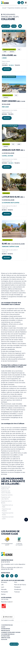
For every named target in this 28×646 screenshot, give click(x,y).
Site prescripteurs (5, 628)
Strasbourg (17, 589)
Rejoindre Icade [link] (6, 602)
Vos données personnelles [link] (7, 634)
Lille (2, 584)
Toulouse (17, 592)
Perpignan (17, 587)
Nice (15, 582)
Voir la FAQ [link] (4, 599)
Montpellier (4, 592)
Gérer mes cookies (5, 637)
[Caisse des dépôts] (5, 612)
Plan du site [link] (4, 639)
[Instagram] (16, 575)
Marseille (3, 589)
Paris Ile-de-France (20, 584)
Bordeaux (4, 582)
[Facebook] (2, 575)
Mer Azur (5, 107)
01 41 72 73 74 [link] (5, 562)
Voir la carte (6, 26)
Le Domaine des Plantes (10, 202)
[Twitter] (7, 575)
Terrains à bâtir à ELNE (10, 246)
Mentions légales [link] (5, 630)
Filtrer (14, 26)
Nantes (3, 594)
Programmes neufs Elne (6, 495)
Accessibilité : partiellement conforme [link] (10, 632)
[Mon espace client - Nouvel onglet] (22, 2)
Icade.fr (3, 626)
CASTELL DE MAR (7, 155)
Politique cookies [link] (5, 635)
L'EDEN (4, 58)
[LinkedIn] (11, 575)
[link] (5, 2)
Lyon (2, 587)
